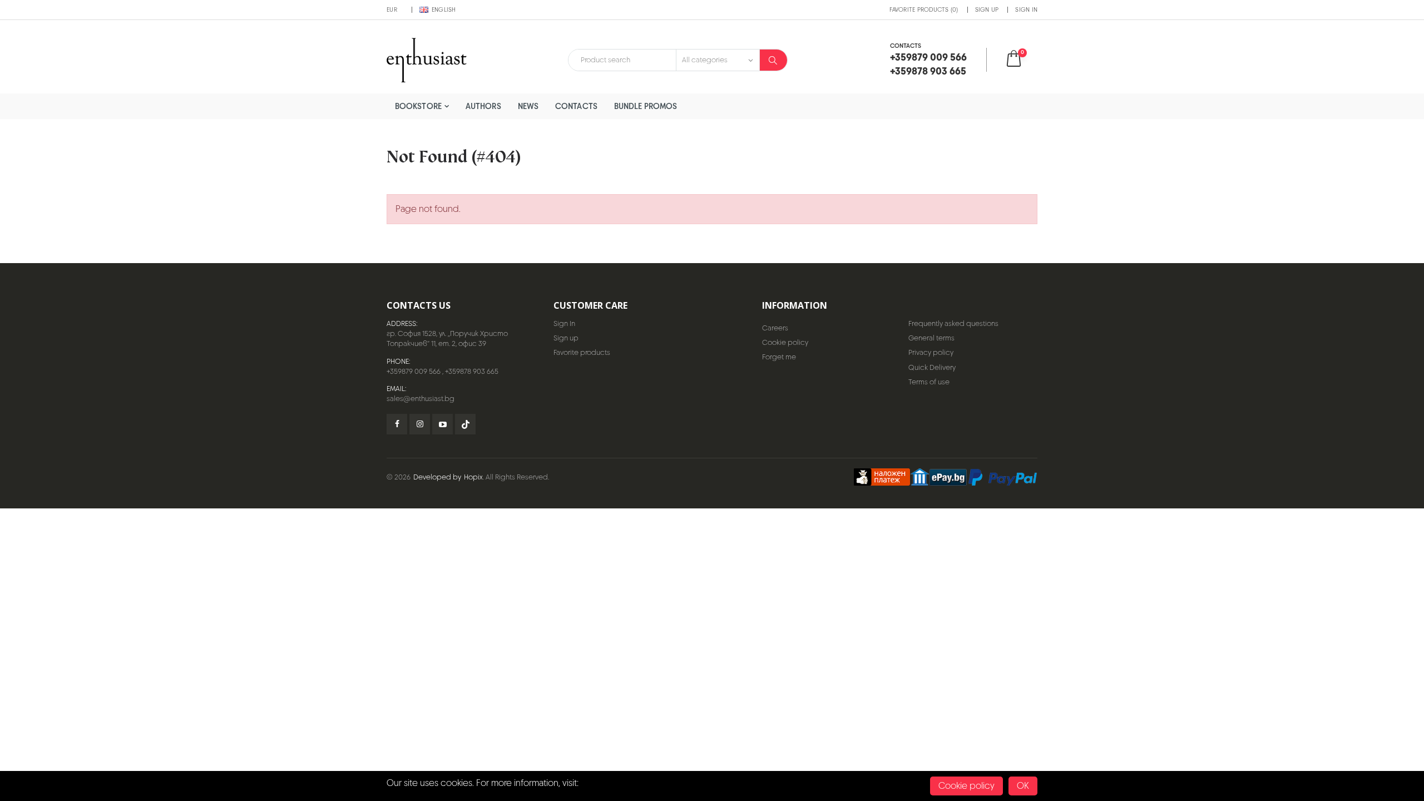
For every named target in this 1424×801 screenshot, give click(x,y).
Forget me (779, 357)
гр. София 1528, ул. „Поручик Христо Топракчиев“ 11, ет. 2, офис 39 (447, 338)
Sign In (1026, 9)
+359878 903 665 (471, 371)
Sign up (987, 9)
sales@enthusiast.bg (420, 398)
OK (1023, 786)
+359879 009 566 (414, 371)
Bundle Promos (645, 106)
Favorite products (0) (923, 9)
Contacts (576, 106)
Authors (483, 106)
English (444, 9)
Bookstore (418, 106)
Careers (775, 328)
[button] (1021, 60)
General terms (931, 338)
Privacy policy (930, 352)
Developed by (437, 477)
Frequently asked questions (953, 323)
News (528, 106)
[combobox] (622, 60)
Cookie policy (785, 342)
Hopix (473, 477)
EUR (392, 9)
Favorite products (581, 352)
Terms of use (929, 382)
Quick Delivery (932, 367)
